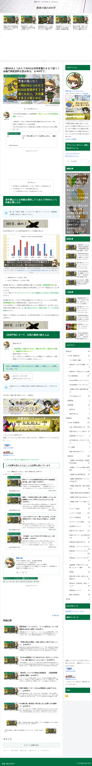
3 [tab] (49, 61)
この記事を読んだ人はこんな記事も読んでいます (28, 191)
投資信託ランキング (8, 455)
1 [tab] (43, 61)
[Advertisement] (46, 45)
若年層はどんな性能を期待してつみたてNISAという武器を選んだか (32, 186)
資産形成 (24, 581)
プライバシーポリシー (72, 153)
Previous (1, 37)
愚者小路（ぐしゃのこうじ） (74, 91)
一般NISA (17, 581)
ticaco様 (85, 93)
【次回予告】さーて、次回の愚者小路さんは (25, 188)
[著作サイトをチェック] (17, 572)
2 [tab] (46, 61)
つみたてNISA (8, 581)
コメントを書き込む (31, 745)
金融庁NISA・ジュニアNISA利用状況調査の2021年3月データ (34, 270)
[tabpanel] (11, 23)
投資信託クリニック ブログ (74, 611)
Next (91, 37)
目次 (29, 182)
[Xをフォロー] (20, 572)
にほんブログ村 (8, 447)
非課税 (37, 581)
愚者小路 (19, 558)
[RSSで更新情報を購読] (26, 572)
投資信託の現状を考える (31, 578)
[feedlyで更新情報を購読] (23, 572)
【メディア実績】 (71, 139)
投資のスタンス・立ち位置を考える (13, 578)
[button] (88, 161)
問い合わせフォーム (71, 156)
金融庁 (31, 581)
